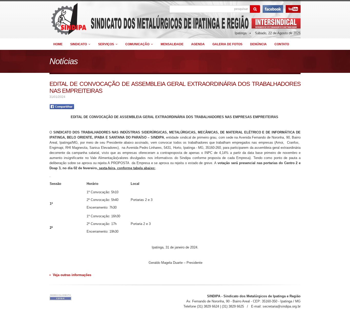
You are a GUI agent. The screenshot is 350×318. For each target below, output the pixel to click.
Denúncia (258, 44)
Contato (281, 44)
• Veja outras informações (70, 275)
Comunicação (138, 44)
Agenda (198, 44)
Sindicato (79, 44)
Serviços (107, 44)
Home (58, 44)
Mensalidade (172, 44)
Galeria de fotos (227, 44)
